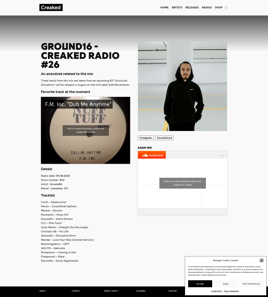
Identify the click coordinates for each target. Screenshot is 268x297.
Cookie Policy (216, 291)
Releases (192, 7)
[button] (261, 260)
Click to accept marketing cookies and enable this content (85, 130)
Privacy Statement (231, 291)
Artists (177, 7)
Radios (207, 7)
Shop (218, 7)
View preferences (251, 283)
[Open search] (226, 7)
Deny (225, 283)
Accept (200, 283)
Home (164, 7)
